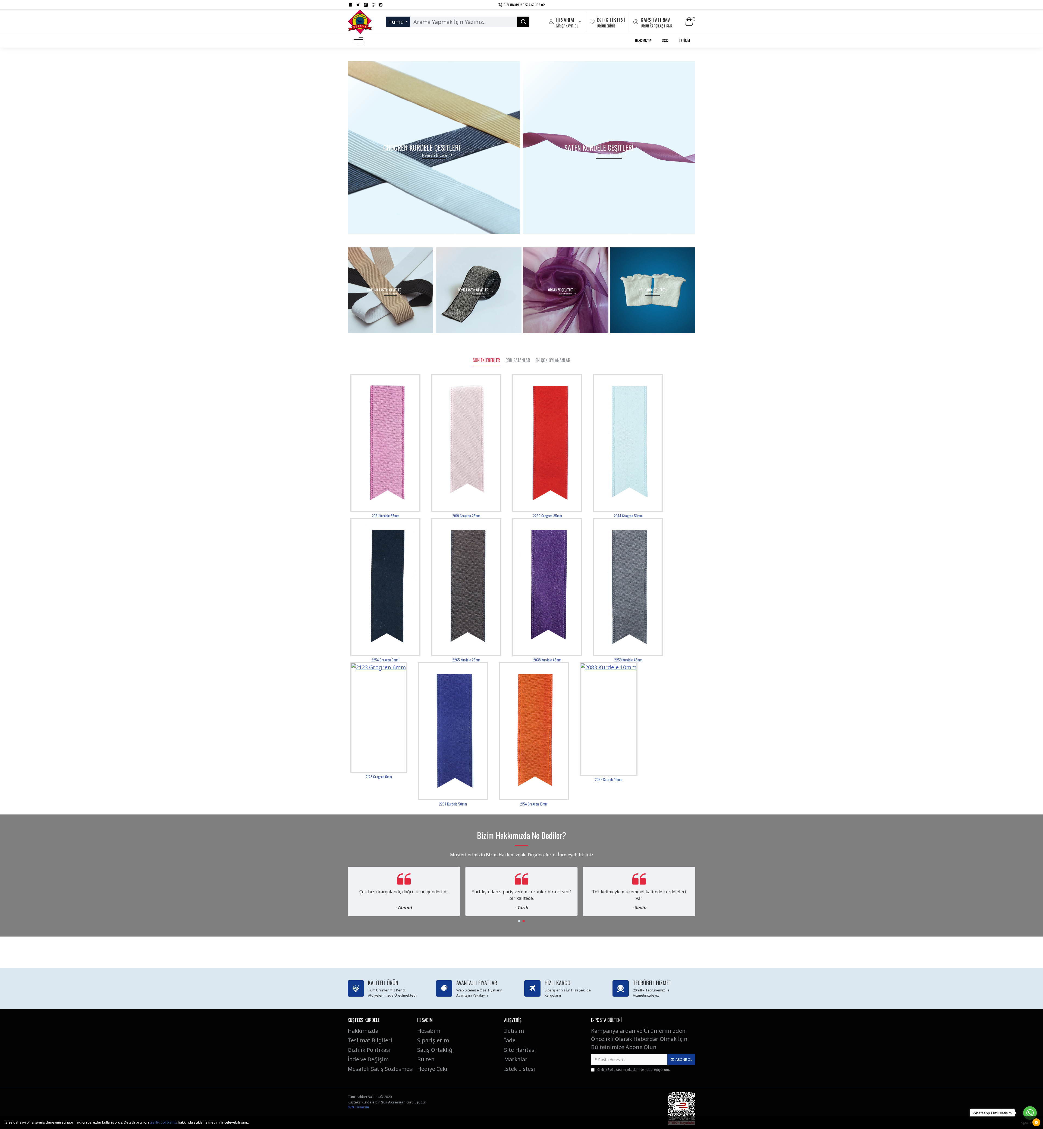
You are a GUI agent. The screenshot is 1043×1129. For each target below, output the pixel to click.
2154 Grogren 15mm (534, 804)
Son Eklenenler (486, 360)
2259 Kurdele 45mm (628, 660)
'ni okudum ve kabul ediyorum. (633, 1069)
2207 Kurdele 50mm (453, 804)
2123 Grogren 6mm (379, 777)
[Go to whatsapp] (1030, 1113)
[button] (519, 921)
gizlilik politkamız (163, 1122)
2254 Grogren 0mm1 (385, 660)
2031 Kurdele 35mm (385, 516)
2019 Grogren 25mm (466, 516)
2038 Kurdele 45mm (547, 660)
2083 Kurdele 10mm (608, 779)
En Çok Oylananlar (553, 360)
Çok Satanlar (517, 360)
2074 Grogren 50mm (628, 516)
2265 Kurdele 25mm (466, 660)
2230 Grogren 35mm (547, 516)
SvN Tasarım (358, 1107)
